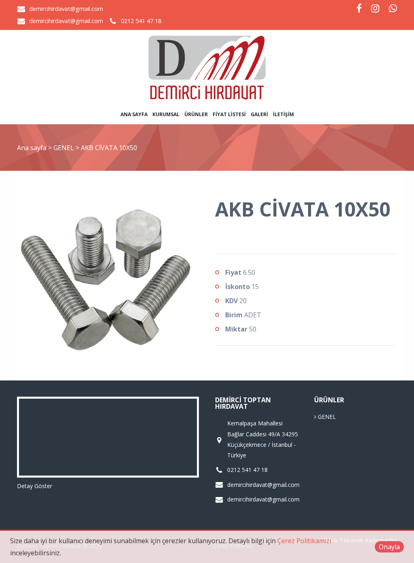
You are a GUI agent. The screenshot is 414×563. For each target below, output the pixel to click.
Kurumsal (166, 114)
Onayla (389, 546)
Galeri (259, 114)
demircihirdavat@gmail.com (66, 9)
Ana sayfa (134, 114)
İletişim (283, 114)
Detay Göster (34, 486)
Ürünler (196, 114)
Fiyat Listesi (229, 114)
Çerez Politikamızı (304, 540)
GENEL (64, 147)
